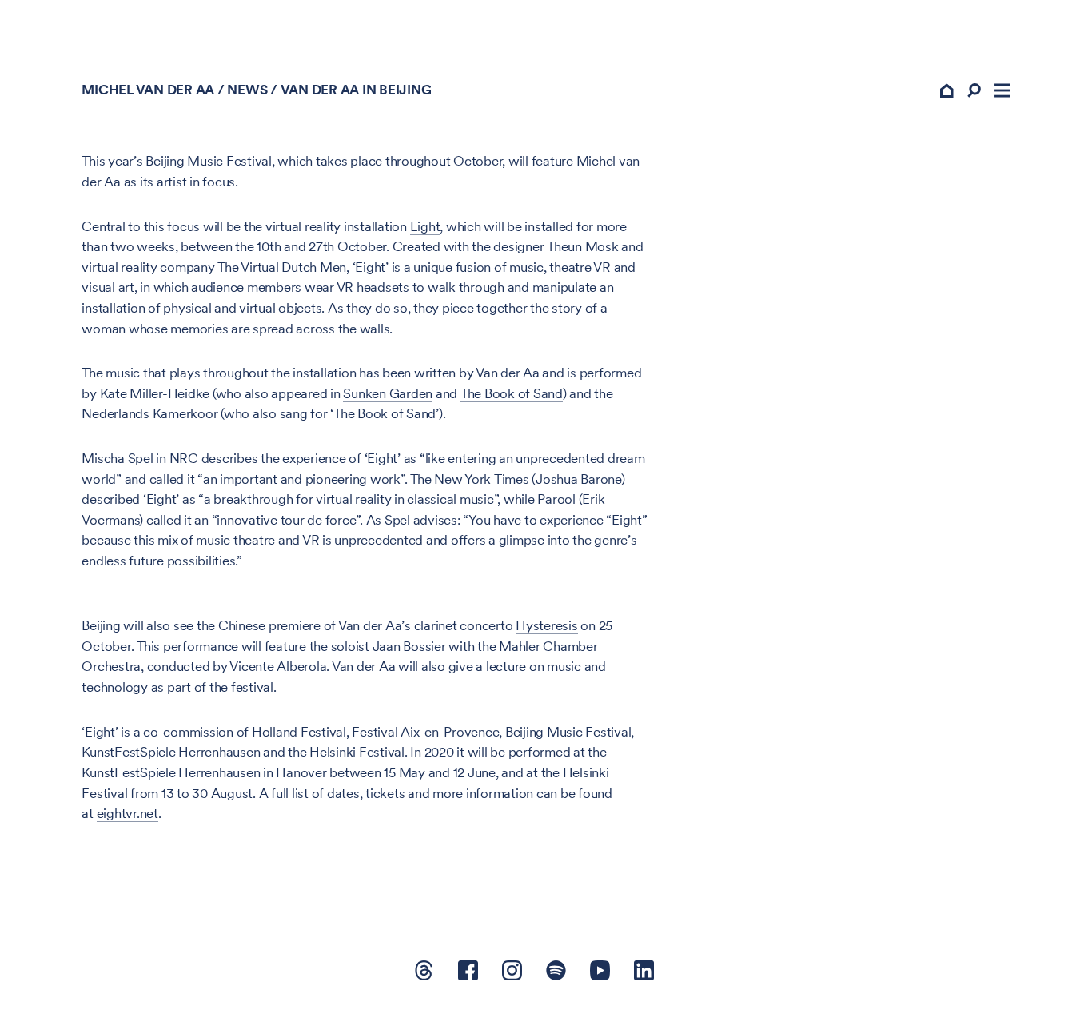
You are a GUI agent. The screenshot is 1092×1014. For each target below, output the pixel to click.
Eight (425, 226)
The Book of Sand (511, 393)
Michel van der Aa (148, 90)
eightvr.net (127, 813)
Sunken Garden (387, 393)
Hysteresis (547, 625)
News (247, 90)
